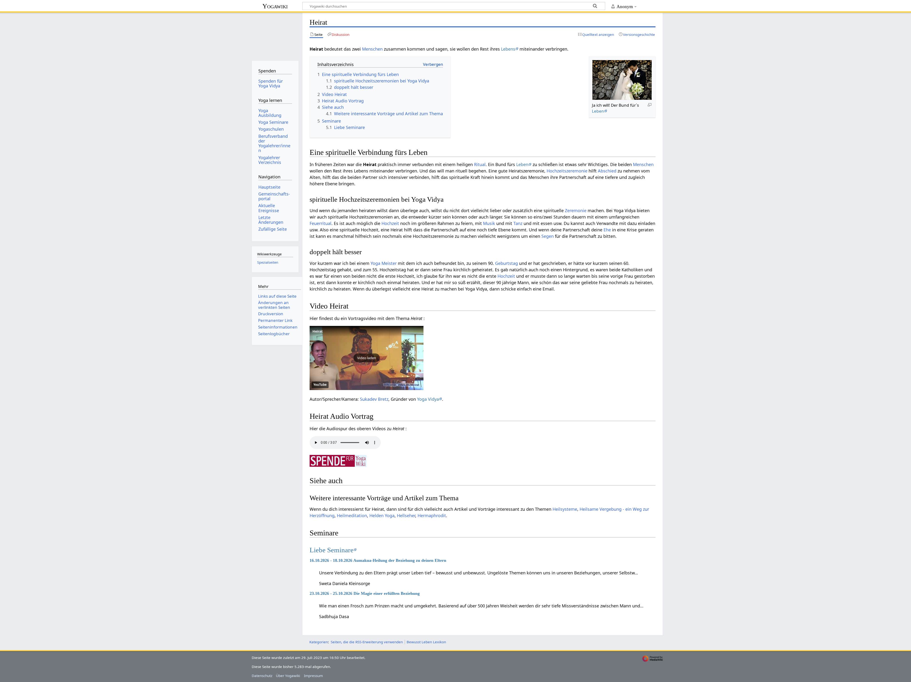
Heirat (317, 331)
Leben (598, 111)
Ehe (607, 230)
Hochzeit (390, 223)
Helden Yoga (382, 515)
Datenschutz (262, 675)
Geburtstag (506, 263)
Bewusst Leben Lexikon (426, 641)
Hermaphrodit (432, 515)
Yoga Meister (384, 263)
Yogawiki (275, 6)
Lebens (508, 49)
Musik (489, 223)
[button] (366, 358)
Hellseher (406, 515)
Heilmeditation (352, 515)
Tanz (517, 223)
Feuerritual (320, 223)
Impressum (313, 675)
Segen (547, 236)
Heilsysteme (565, 509)
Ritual (480, 164)
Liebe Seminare (331, 550)
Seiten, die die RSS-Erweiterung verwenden (367, 641)
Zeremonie (575, 210)
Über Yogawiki (288, 675)
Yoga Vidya (428, 399)
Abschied (607, 171)
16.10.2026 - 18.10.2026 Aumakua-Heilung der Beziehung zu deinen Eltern (378, 560)
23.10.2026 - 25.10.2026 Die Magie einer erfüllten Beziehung (365, 593)
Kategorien (318, 641)
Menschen (372, 49)
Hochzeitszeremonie (567, 171)
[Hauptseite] (275, 35)
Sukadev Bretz (374, 399)
